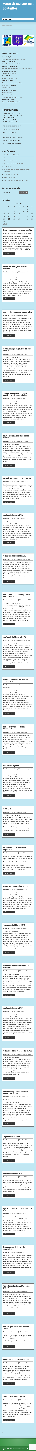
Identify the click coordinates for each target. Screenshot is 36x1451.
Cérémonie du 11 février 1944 (14, 925)
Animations (14, 272)
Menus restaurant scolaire (12, 158)
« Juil (4, 224)
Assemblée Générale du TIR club (12, 97)
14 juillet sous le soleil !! (12, 1136)
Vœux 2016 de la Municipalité (14, 1396)
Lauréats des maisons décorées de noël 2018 (16, 437)
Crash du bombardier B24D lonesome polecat (17, 1287)
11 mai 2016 (23, 1177)
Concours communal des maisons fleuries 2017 (15, 681)
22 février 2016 (23, 1291)
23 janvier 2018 (24, 518)
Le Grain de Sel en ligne (11, 174)
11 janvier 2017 (23, 1011)
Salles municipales (9, 177)
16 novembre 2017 (25, 600)
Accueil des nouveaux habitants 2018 (17, 478)
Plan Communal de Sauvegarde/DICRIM (16, 180)
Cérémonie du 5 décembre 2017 (14, 556)
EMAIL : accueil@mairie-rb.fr (11, 129)
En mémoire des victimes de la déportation (14, 848)
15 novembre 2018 (25, 233)
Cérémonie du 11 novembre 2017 (15, 637)
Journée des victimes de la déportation (17, 312)
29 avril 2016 (23, 1252)
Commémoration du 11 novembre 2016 (17, 1051)
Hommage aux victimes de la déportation (14, 1248)
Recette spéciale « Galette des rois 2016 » (16, 1327)
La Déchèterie (8, 166)
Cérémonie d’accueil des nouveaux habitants (16, 967)
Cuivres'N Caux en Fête (9, 78)
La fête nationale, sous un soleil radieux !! (15, 268)
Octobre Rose (6, 87)
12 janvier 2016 (24, 1400)
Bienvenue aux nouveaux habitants (16, 1359)
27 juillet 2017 (23, 732)
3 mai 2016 (22, 1213)
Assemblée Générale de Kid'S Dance (13, 59)
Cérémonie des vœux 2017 (13, 1008)
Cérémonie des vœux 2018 (13, 515)
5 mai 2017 (22, 853)
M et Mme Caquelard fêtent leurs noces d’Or (17, 1209)
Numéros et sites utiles (11, 161)
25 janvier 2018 (24, 441)
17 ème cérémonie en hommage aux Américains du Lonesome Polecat (16, 394)
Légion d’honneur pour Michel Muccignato (14, 728)
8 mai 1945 (7, 809)
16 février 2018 (23, 398)
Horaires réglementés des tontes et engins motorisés (17, 170)
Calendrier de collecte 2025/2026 (14, 164)
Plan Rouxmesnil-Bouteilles (12, 155)
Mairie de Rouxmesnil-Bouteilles (18, 6)
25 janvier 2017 (24, 971)
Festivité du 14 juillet (11, 765)
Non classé (22, 1096)
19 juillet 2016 (23, 1140)
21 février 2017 (23, 928)
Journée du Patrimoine (9, 73)
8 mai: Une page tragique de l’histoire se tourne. (17, 350)
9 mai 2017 (22, 812)
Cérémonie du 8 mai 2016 (12, 1173)
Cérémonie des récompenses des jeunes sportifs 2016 (15, 1092)
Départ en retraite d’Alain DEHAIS (15, 886)
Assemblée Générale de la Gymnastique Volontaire (17, 68)
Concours (22, 685)
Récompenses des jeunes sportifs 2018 (17, 230)
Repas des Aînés (7, 92)
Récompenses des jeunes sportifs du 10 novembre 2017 (17, 595)
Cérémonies (14, 233)
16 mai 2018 (23, 315)
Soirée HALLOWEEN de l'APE (11, 102)
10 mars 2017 (23, 889)
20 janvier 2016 (24, 1363)
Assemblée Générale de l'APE (11, 64)
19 (14, 216)
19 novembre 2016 (25, 1054)
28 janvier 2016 (24, 1332)
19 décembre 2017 (25, 559)
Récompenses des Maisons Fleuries (13, 83)
